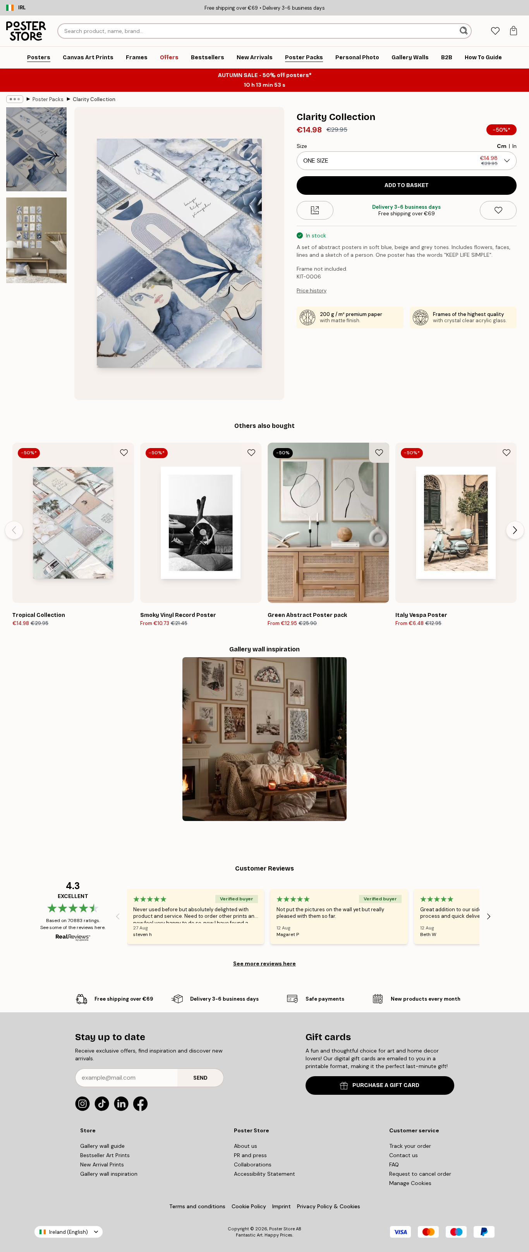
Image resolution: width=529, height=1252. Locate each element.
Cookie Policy (249, 1206)
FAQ (394, 1164)
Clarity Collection (94, 99)
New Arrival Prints (102, 1164)
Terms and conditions (197, 1206)
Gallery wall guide (102, 1145)
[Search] (464, 31)
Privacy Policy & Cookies (328, 1206)
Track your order (410, 1145)
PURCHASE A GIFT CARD (385, 1085)
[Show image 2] (36, 240)
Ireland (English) (68, 1232)
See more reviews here (264, 963)
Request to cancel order (420, 1173)
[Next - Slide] (515, 530)
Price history (311, 290)
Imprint (281, 1206)
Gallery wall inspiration (108, 1173)
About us (245, 1145)
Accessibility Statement (264, 1173)
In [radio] (514, 146)
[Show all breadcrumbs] (14, 99)
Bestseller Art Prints (105, 1155)
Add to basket (407, 185)
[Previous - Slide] (14, 530)
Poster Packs (48, 99)
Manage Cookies (410, 1183)
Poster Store (282, 1228)
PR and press (250, 1155)
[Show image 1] (36, 149)
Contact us (403, 1155)
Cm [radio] (502, 146)
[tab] (495, 31)
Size (302, 146)
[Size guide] (315, 210)
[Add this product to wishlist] (498, 210)
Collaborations (252, 1164)
